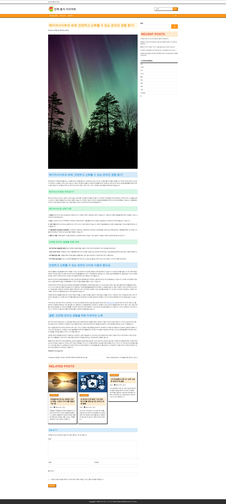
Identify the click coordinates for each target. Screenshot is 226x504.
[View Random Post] (175, 15)
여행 (141, 83)
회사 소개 (62, 16)
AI (140, 96)
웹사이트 (51, 471)
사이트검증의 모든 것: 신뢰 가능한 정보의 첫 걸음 (123, 380)
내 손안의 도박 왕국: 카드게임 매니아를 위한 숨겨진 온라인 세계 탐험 (92, 401)
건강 (141, 64)
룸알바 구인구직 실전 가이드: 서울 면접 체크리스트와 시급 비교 (157, 47)
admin (67, 30)
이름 (50, 462)
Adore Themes (132, 501)
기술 (141, 89)
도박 (141, 70)
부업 (141, 80)
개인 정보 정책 (53, 16)
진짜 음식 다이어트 (106, 501)
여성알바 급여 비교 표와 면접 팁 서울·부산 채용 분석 (154, 38)
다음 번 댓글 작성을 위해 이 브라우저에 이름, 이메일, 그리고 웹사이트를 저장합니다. (77, 479)
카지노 (142, 73)
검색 (141, 23)
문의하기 (70, 16)
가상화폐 (142, 93)
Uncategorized (58, 351)
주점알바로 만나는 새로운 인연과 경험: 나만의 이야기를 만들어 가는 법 (62, 401)
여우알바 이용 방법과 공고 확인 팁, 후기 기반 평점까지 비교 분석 (157, 50)
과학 (141, 86)
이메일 (96, 462)
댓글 (50, 439)
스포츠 (142, 67)
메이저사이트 (111, 303)
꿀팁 (141, 77)
